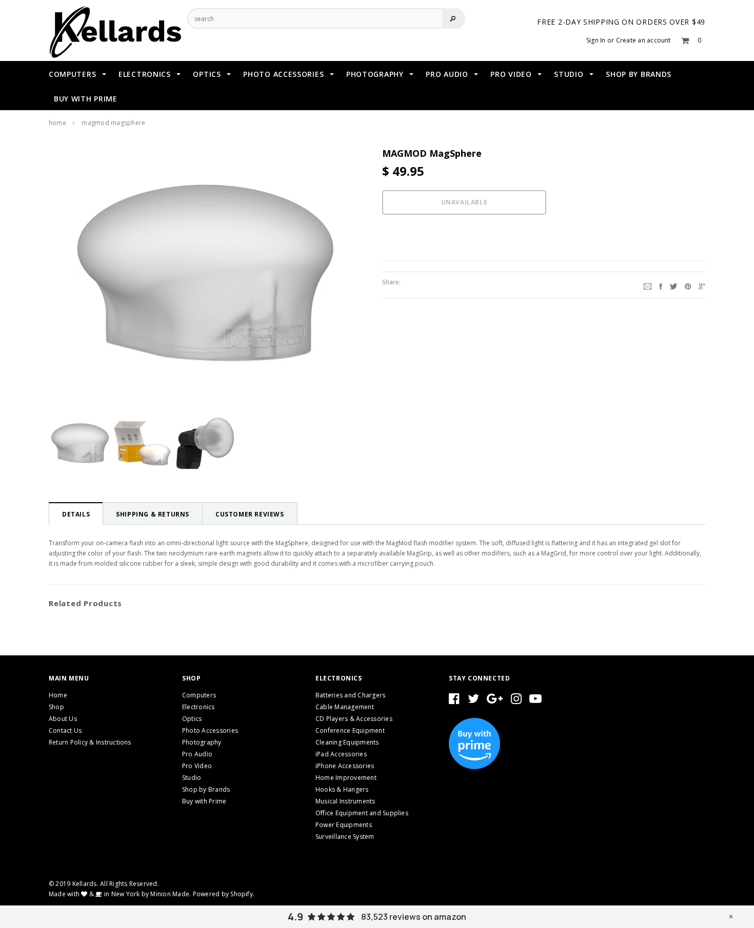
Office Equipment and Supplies (361, 813)
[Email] (647, 285)
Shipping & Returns (152, 514)
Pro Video (197, 765)
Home (57, 122)
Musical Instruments (345, 801)
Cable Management (344, 707)
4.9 (295, 917)
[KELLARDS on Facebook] (454, 700)
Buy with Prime (204, 801)
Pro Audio (197, 754)
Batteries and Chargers (350, 695)
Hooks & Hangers (342, 789)
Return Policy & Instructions (90, 742)
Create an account (643, 40)
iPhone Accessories (344, 765)
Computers (199, 695)
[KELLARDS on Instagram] (516, 700)
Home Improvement (345, 777)
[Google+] (702, 285)
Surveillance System (344, 836)
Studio (191, 777)
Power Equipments (343, 824)
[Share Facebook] (660, 285)
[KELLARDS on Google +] (495, 700)
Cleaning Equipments (347, 742)
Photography (202, 742)
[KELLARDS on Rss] (535, 700)
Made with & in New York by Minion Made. (120, 894)
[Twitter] (673, 285)
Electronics (198, 707)
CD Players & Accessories (353, 718)
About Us (63, 718)
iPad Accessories (341, 754)
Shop (56, 707)
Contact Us (65, 730)
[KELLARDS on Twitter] (473, 700)
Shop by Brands (206, 789)
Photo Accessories (210, 730)
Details (76, 514)
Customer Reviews (249, 514)
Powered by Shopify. (224, 894)
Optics (192, 718)
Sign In (596, 40)
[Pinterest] (688, 285)
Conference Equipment (350, 730)
